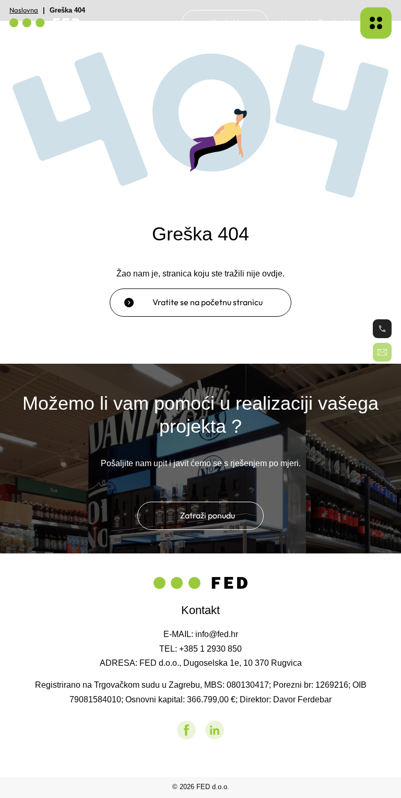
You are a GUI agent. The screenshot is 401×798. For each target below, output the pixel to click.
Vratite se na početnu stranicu (207, 302)
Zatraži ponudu (207, 515)
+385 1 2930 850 (210, 648)
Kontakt (225, 22)
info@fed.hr (216, 634)
